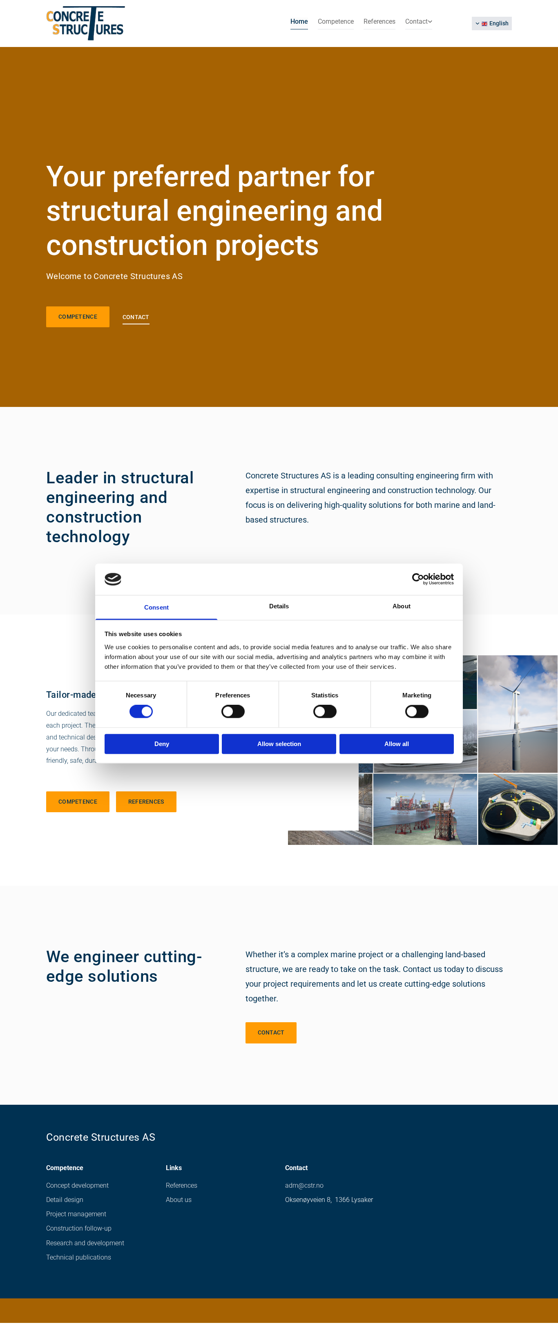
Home (299, 21)
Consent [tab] (156, 607)
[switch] (233, 711)
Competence (336, 21)
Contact (416, 21)
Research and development (85, 1243)
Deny (161, 743)
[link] (413, 23)
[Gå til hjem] (100, 23)
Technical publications (78, 1257)
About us (179, 1200)
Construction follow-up (79, 1228)
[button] (77, 316)
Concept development (77, 1185)
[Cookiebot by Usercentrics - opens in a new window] (418, 579)
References (379, 21)
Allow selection (279, 743)
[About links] (430, 23)
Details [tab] (279, 606)
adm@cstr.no (304, 1185)
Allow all (396, 743)
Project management (76, 1214)
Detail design (64, 1200)
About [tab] (402, 606)
